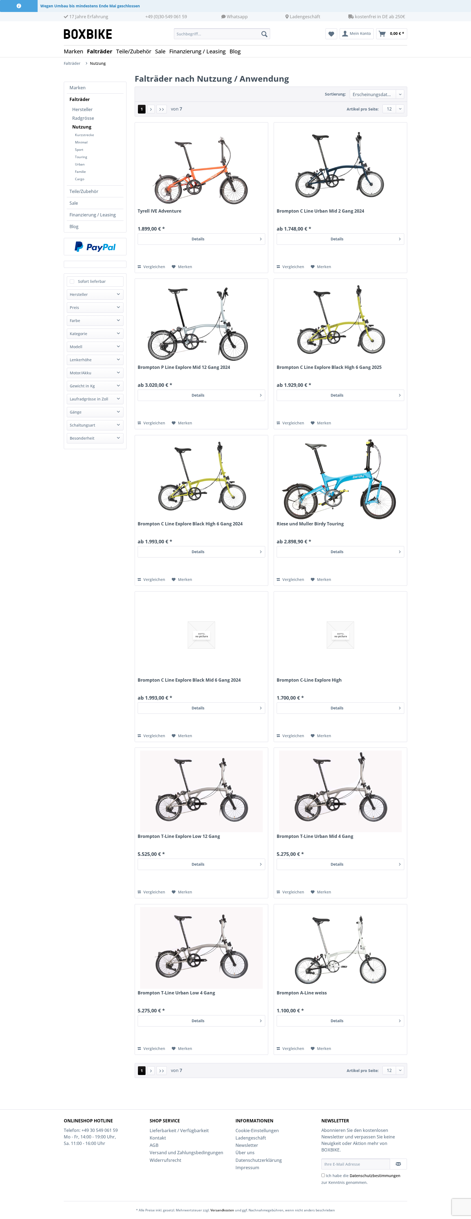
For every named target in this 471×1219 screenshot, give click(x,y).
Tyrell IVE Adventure (159, 211)
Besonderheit (82, 438)
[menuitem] (222, 33)
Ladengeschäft (305, 17)
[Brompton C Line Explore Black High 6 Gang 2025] (340, 322)
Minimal (81, 142)
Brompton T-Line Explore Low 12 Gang (179, 836)
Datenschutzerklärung (258, 1160)
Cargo (79, 179)
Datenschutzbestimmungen (375, 1175)
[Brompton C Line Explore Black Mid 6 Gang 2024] (201, 635)
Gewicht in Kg (82, 385)
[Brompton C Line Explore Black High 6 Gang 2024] (201, 479)
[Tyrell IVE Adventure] (201, 166)
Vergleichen (153, 266)
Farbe (75, 320)
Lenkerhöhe (81, 359)
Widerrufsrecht (165, 1160)
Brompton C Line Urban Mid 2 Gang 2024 (320, 211)
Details (198, 238)
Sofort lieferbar (92, 281)
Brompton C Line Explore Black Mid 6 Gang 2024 (189, 680)
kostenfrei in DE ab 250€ (379, 17)
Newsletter (246, 1145)
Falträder (80, 99)
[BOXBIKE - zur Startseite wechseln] (90, 34)
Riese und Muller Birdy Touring (310, 524)
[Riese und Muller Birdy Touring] (340, 479)
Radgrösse (83, 118)
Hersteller (82, 109)
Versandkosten (222, 1210)
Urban (80, 164)
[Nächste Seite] (151, 109)
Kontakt (158, 1138)
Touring (81, 157)
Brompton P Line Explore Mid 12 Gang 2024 (184, 367)
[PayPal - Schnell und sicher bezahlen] (95, 246)
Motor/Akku (80, 372)
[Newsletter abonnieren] (398, 1164)
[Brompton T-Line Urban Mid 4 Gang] (340, 791)
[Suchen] (264, 33)
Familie (80, 171)
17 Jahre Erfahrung (88, 17)
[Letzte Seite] (161, 109)
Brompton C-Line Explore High (309, 680)
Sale (74, 203)
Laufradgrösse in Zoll (89, 399)
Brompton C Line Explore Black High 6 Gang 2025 (329, 367)
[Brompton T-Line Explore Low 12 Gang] (201, 791)
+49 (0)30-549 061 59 (166, 17)
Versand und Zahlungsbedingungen (186, 1153)
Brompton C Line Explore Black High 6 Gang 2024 (190, 524)
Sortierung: (335, 94)
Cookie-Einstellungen (257, 1131)
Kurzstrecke (84, 135)
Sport (79, 149)
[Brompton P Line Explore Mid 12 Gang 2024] (201, 322)
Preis (74, 307)
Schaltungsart (82, 425)
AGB (154, 1145)
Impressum (247, 1168)
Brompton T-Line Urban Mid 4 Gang (315, 836)
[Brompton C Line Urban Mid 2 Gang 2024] (340, 166)
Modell (76, 346)
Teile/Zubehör (84, 191)
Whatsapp (237, 17)
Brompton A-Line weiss (302, 993)
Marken (78, 88)
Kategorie (78, 333)
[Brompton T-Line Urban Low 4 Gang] (201, 948)
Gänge (75, 412)
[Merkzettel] (331, 33)
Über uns (245, 1153)
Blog (74, 226)
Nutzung (81, 127)
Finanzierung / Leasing (93, 215)
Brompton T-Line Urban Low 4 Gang (176, 993)
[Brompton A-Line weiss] (340, 948)
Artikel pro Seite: (363, 109)
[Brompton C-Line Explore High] (340, 635)
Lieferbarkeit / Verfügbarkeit (179, 1131)
